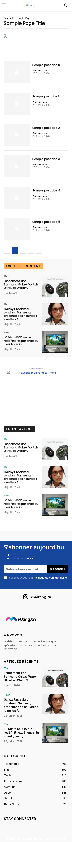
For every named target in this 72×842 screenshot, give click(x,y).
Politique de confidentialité (50, 577)
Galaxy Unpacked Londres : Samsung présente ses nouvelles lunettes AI (20, 314)
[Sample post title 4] (17, 198)
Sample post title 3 (46, 159)
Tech (6, 276)
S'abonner (57, 569)
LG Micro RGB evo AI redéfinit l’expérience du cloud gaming (21, 340)
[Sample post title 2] (17, 135)
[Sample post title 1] (17, 104)
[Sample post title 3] (17, 166)
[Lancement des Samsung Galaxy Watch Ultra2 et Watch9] (55, 286)
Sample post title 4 (46, 190)
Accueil (8, 18)
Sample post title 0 (46, 65)
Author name (40, 70)
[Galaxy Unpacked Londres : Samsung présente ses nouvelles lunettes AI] (55, 314)
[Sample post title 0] (17, 72)
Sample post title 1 (45, 96)
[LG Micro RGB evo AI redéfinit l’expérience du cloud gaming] (55, 342)
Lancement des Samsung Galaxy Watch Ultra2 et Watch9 (21, 284)
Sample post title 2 (46, 128)
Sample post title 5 (46, 222)
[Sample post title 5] (17, 229)
